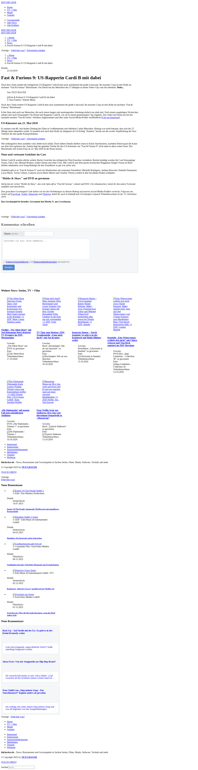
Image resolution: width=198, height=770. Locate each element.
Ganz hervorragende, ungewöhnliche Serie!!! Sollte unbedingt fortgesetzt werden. (29, 648)
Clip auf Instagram (110, 117)
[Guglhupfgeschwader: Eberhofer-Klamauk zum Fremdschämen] (27, 544)
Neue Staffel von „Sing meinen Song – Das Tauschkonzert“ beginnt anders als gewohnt (24, 691)
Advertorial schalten (36, 50)
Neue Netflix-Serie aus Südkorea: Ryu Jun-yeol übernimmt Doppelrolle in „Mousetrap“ (49, 414)
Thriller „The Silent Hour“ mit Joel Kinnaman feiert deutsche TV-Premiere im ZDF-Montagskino (16, 334)
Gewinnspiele (13, 20)
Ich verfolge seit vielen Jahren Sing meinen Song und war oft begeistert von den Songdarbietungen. (30, 708)
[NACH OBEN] (9, 472)
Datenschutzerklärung (17, 262)
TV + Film (12, 10)
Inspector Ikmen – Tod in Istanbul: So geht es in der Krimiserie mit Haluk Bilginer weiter (86, 336)
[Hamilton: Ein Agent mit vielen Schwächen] (25, 517)
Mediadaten (12, 452)
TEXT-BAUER (29, 467)
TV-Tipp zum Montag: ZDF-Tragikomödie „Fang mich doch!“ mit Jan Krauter (51, 335)
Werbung (11, 457)
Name (11, 233)
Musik (10, 12)
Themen (10, 455)
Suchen (4, 767)
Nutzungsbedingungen (45, 262)
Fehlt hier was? (18, 50)
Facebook (15, 194)
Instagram (33, 194)
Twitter (24, 194)
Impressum (12, 444)
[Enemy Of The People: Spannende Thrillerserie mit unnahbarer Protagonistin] (28, 491)
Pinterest (47, 194)
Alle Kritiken (13, 25)
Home (10, 7)
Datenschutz (12, 447)
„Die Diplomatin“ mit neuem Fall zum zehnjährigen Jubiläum (15, 413)
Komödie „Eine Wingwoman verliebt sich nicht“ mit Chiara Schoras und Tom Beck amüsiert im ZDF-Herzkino (122, 341)
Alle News (12, 22)
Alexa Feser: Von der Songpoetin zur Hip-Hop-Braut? (29, 661)
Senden (9, 267)
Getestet (10, 15)
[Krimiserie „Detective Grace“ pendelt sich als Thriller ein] (24, 570)
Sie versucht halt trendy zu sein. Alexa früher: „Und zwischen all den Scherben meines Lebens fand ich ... (30, 676)
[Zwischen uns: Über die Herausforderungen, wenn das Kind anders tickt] (23, 594)
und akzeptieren (38, 262)
